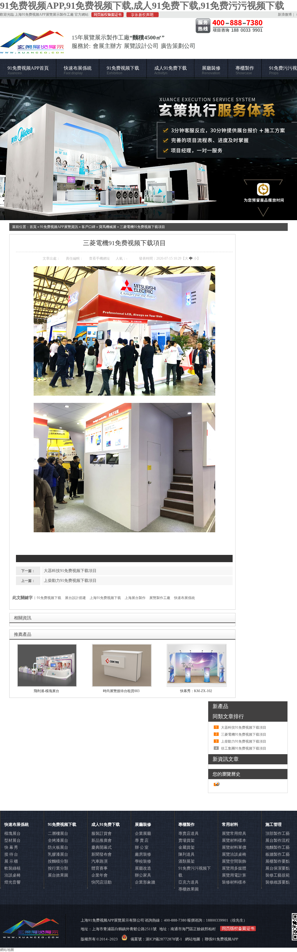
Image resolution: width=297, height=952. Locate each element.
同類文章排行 (228, 716)
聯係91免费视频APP (221, 939)
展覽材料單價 (234, 847)
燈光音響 (12, 882)
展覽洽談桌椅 (234, 854)
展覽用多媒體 (234, 868)
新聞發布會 (101, 854)
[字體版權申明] (141, 16)
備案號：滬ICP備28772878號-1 (156, 939)
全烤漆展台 (58, 840)
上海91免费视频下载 (105, 598)
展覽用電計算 (234, 875)
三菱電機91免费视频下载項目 (142, 227)
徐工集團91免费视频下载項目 (243, 748)
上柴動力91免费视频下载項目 (70, 580)
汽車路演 (99, 861)
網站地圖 (192, 939)
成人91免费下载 (170, 70)
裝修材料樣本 (234, 882)
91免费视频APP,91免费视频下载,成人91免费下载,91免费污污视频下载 (142, 5)
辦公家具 (143, 875)
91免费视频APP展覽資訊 (59, 227)
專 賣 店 (141, 840)
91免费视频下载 (123, 70)
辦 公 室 (141, 847)
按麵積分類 (58, 861)
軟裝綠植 (12, 868)
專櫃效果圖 (188, 889)
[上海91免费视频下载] (148, 149)
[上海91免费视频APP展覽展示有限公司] (32, 51)
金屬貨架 (186, 847)
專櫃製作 (245, 70)
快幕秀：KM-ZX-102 (196, 691)
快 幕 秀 (11, 847)
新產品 (220, 706)
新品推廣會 (101, 840)
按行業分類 (58, 868)
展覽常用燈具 (234, 833)
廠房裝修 (143, 854)
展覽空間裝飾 (234, 861)
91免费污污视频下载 (194, 871)
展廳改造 (143, 868)
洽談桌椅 (12, 875)
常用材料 (230, 824)
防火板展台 (58, 847)
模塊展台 (12, 833)
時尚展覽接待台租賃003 (121, 691)
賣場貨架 (186, 840)
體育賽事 (99, 868)
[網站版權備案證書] (106, 16)
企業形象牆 (145, 882)
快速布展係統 (78, 70)
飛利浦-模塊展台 (46, 691)
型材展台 (12, 840)
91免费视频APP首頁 (28, 70)
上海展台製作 (135, 598)
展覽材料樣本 (234, 840)
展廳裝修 (211, 70)
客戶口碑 (88, 227)
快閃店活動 (101, 882)
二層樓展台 (58, 833)
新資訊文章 (226, 759)
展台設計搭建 (75, 598)
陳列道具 (186, 854)
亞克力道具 (188, 882)
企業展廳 (143, 833)
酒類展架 (186, 861)
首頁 (33, 227)
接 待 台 (11, 854)
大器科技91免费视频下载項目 (70, 571)
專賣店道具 (188, 833)
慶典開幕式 (101, 847)
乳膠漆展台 (58, 854)
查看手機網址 (99, 258)
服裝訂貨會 (101, 833)
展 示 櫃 (11, 861)
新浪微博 (285, 14)
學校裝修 (143, 861)
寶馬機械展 (107, 227)
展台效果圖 (58, 875)
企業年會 (99, 875)
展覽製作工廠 (159, 598)
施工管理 (273, 824)
